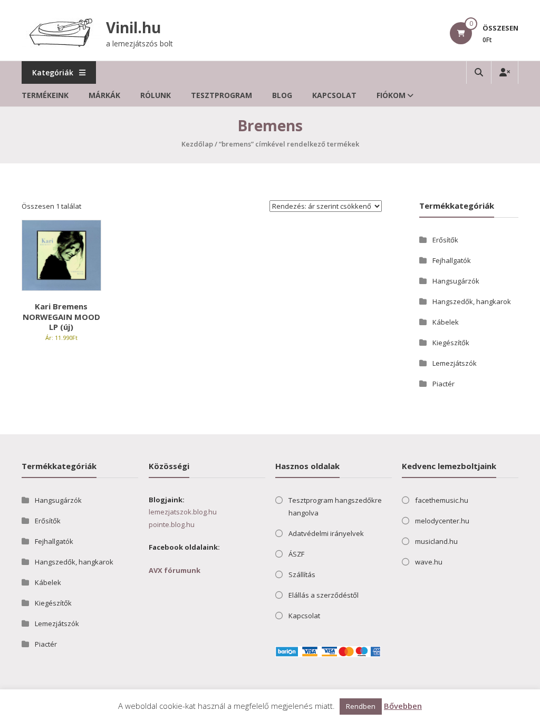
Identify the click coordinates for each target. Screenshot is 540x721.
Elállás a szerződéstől (323, 595)
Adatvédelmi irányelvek (326, 533)
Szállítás (301, 574)
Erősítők (445, 240)
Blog (282, 95)
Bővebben (403, 705)
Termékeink (45, 95)
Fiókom (391, 95)
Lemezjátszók (454, 363)
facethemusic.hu (441, 500)
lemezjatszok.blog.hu (183, 512)
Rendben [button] (360, 706)
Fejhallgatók (451, 260)
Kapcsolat (334, 95)
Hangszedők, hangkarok (471, 301)
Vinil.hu (133, 27)
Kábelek (445, 322)
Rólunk (155, 95)
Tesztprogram (221, 95)
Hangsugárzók (455, 281)
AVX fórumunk (174, 570)
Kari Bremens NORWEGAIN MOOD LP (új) (61, 316)
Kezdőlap (197, 144)
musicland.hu (436, 541)
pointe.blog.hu (172, 524)
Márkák (104, 95)
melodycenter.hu (442, 520)
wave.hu (428, 562)
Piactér (443, 383)
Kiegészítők (450, 342)
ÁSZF (296, 554)
